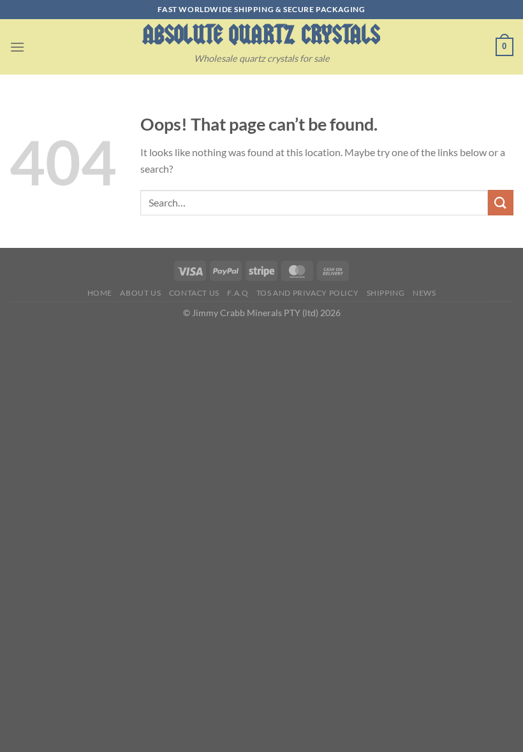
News (424, 293)
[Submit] (500, 202)
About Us (140, 293)
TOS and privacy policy (307, 293)
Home (99, 293)
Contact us (194, 293)
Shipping (386, 293)
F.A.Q (237, 293)
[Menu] (17, 46)
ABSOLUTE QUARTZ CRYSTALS (261, 35)
